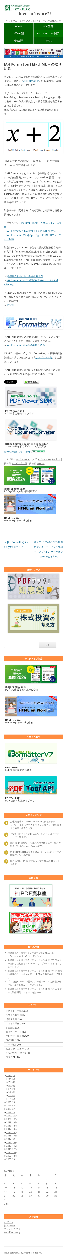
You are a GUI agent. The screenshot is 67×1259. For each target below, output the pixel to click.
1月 (11, 1098)
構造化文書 (11, 1019)
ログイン (8, 1222)
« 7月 (6, 1204)
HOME (18, 26)
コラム (48, 40)
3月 (11, 1092)
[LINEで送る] (31, 382)
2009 (11, 1155)
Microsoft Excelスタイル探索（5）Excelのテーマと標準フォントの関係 (35, 853)
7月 (11, 1082)
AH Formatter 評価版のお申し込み (26, 345)
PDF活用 (48, 26)
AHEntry (41, 463)
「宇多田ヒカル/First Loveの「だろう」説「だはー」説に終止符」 (34, 835)
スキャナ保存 (12, 1023)
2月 (11, 1095)
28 (39, 1195)
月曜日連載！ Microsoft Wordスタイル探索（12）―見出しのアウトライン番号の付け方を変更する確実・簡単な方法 (36, 825)
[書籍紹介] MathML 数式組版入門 (25, 276)
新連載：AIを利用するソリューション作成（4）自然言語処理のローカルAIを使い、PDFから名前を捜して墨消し (35, 974)
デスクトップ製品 (15, 1010)
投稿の (9, 1225)
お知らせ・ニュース (16, 1048)
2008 (10, 1159)
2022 (10, 1112)
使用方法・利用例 (15, 1036)
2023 (10, 1108)
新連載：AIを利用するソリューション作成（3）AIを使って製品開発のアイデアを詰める (35, 990)
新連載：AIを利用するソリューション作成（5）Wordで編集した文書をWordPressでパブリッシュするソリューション (35, 963)
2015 (11, 1135)
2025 (10, 1102)
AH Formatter (31, 80)
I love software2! (33, 13)
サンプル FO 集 (43, 357)
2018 (11, 1125)
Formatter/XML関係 (48, 33)
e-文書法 (10, 1027)
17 (5, 1191)
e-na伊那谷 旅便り (16, 1052)
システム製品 (12, 1015)
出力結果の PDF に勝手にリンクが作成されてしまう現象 (35, 862)
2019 (11, 1122)
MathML (56, 459)
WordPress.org (12, 1232)
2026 (10, 1075)
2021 (11, 1115)
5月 (11, 1088)
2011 (11, 1149)
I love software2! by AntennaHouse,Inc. (23, 1252)
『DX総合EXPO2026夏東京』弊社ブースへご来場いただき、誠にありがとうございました (34, 983)
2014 (10, 1139)
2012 (11, 1145)
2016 (11, 1132)
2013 (11, 1142)
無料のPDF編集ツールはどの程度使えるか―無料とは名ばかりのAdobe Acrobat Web (35, 844)
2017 (11, 1128)
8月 (11, 1078)
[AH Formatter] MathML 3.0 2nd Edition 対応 (31, 231)
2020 (11, 1119)
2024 (10, 1105)
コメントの (12, 1229)
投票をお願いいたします (17, 451)
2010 (11, 1152)
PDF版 (10, 305)
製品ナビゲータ (13, 1031)
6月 (11, 1085)
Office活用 (19, 33)
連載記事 (19, 40)
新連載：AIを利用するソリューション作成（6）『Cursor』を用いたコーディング (31, 954)
